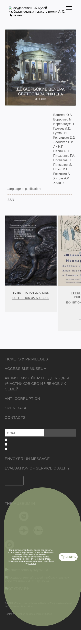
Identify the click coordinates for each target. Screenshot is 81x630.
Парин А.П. (61, 151)
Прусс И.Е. (61, 169)
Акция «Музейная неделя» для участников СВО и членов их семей (37, 383)
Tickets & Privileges (26, 359)
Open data (15, 408)
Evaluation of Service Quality (37, 468)
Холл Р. (58, 183)
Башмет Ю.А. (63, 115)
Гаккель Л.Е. (62, 128)
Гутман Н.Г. (61, 133)
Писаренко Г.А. (64, 155)
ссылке (32, 563)
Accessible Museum (26, 369)
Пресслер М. (62, 164)
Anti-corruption (22, 399)
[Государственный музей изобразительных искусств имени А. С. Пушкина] (37, 15)
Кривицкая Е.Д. (64, 137)
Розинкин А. (62, 173)
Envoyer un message (27, 459)
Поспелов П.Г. (63, 160)
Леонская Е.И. (63, 142)
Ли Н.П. (58, 146)
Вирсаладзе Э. (64, 124)
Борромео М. (62, 119)
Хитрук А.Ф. (61, 178)
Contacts (15, 417)
